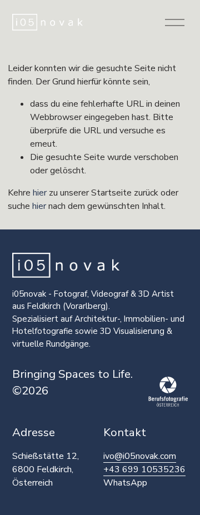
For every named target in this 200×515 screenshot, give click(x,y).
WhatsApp (125, 483)
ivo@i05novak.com (139, 456)
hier (40, 193)
